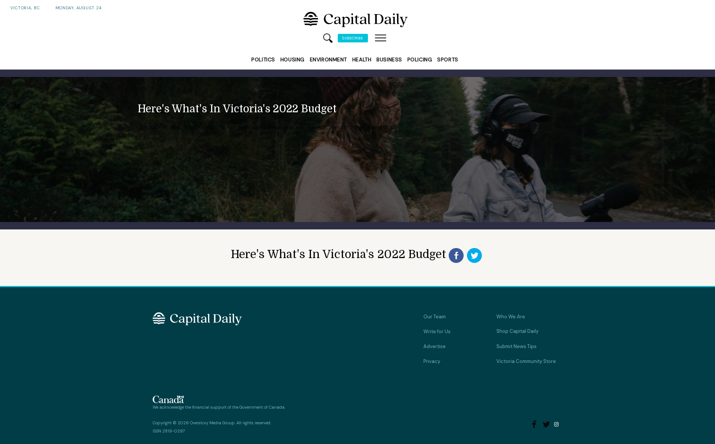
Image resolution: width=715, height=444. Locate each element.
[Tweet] (474, 255)
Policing (419, 59)
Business (389, 59)
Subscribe (352, 38)
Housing (292, 59)
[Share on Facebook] (456, 255)
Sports (447, 59)
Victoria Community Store (526, 361)
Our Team (434, 316)
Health (361, 59)
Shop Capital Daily (517, 331)
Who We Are (510, 316)
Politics (263, 59)
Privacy (431, 361)
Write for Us (437, 331)
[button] (380, 38)
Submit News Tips (516, 346)
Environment (328, 59)
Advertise (434, 346)
